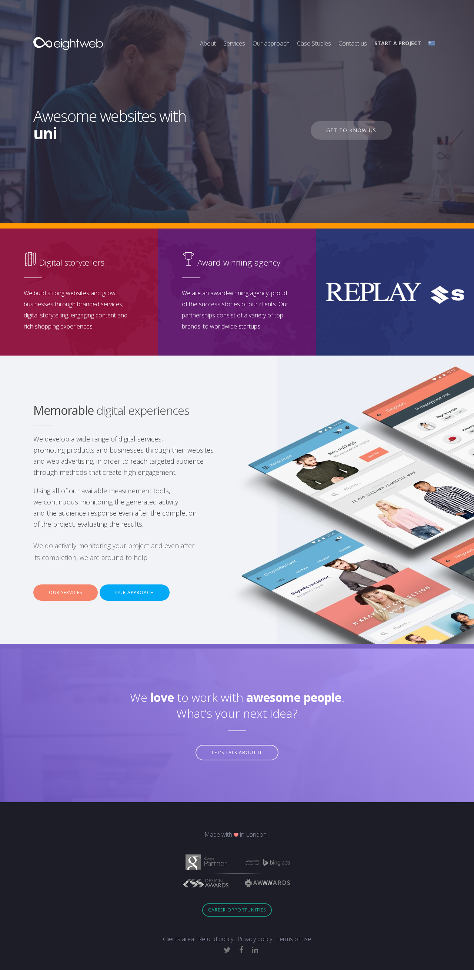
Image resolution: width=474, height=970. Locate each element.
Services (234, 43)
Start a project (397, 43)
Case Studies (314, 43)
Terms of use (293, 939)
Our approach (271, 43)
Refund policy (215, 939)
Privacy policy (254, 939)
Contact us (352, 43)
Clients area (178, 939)
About (208, 43)
